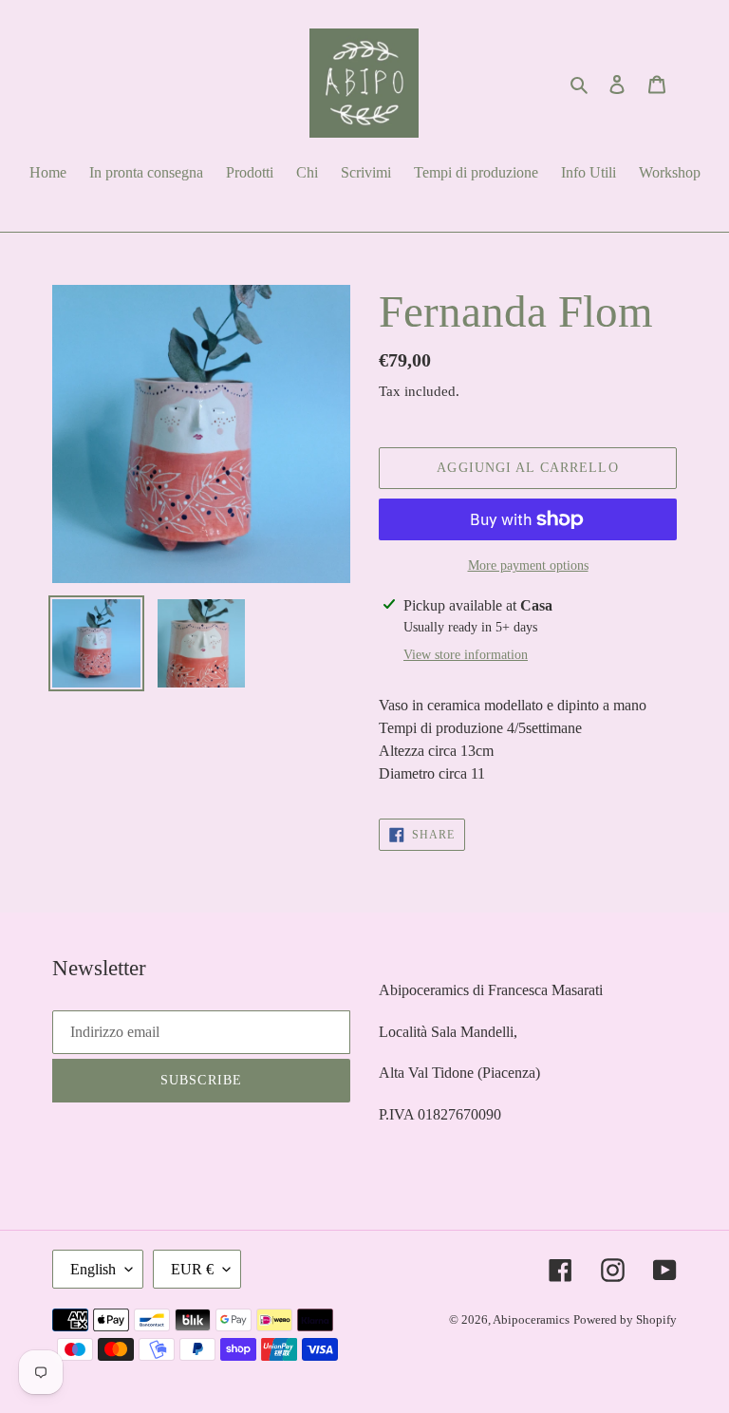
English (93, 1269)
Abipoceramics (531, 1319)
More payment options (528, 565)
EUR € (192, 1269)
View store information (465, 655)
